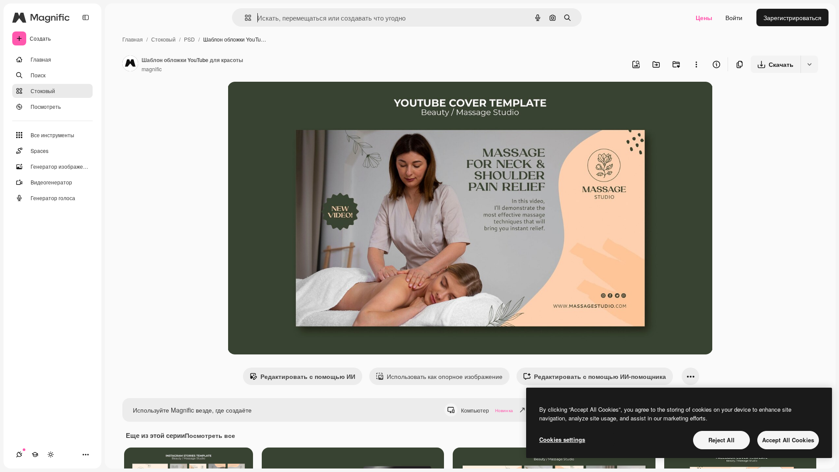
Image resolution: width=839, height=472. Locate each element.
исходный (286, 98)
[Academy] (35, 455)
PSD (189, 39)
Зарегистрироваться (792, 17)
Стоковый (163, 39)
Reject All (721, 440)
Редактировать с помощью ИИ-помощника (600, 376)
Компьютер (487, 410)
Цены (704, 17)
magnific (152, 69)
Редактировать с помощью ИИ (307, 376)
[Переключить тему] (51, 455)
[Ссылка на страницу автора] (130, 64)
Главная (132, 39)
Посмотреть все (210, 435)
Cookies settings (562, 439)
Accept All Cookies (788, 440)
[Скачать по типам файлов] (809, 64)
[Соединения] (19, 455)
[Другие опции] (696, 64)
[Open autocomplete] (244, 17)
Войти (733, 17)
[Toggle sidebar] (86, 17)
